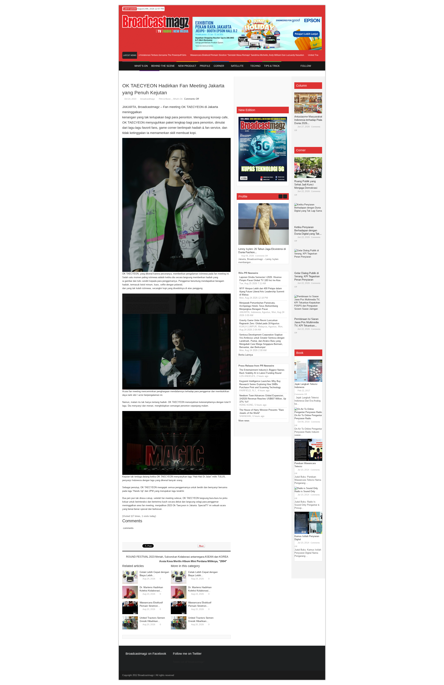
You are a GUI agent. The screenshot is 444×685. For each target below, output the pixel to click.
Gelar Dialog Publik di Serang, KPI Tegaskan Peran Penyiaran (307, 276)
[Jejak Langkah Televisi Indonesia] (308, 381)
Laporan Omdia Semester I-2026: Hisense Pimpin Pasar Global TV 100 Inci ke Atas (260, 279)
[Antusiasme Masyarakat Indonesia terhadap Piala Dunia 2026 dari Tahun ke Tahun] (308, 103)
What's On (178, 99)
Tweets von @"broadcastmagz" (188, 662)
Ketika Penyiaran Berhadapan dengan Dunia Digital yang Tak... (308, 230)
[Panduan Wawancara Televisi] (308, 460)
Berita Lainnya (245, 355)
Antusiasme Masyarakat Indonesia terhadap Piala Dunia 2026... (308, 120)
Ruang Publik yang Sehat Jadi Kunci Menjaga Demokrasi (305, 184)
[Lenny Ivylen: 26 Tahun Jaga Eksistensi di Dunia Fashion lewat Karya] (264, 244)
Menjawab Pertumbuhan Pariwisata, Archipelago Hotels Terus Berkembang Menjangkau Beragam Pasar (258, 306)
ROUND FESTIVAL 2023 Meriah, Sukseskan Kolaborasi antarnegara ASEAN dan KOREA (177, 556)
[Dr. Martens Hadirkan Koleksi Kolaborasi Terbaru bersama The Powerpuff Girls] (130, 592)
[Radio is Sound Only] (306, 488)
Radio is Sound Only (304, 491)
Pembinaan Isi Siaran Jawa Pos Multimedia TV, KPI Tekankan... (306, 322)
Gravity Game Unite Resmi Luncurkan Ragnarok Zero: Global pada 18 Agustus (259, 322)
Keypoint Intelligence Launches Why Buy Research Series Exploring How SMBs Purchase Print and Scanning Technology (260, 384)
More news (243, 420)
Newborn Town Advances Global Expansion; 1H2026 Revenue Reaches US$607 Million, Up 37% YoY (262, 398)
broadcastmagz (147, 99)
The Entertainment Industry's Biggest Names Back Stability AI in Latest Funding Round (261, 371)
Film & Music (165, 99)
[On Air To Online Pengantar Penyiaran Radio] (308, 412)
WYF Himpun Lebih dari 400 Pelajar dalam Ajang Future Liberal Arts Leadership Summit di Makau (261, 291)
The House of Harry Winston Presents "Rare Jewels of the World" (261, 411)
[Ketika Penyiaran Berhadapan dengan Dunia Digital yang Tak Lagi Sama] (308, 213)
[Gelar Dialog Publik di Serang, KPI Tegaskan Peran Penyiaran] (308, 259)
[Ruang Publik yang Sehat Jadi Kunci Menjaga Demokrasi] (308, 167)
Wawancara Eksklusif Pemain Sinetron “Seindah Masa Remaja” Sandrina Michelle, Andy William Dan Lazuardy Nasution (233, 55)
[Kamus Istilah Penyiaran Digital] (308, 533)
